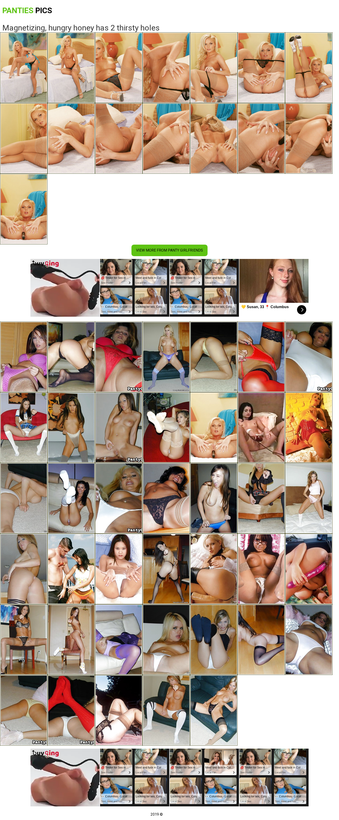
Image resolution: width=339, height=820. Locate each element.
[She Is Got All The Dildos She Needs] (261, 569)
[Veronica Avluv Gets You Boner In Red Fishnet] (24, 498)
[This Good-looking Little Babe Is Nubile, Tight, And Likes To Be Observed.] (24, 710)
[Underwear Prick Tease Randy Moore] (166, 357)
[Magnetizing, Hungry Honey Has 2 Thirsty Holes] (214, 427)
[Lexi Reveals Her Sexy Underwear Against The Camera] (24, 639)
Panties (27, 10)
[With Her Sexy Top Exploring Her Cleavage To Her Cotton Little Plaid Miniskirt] (261, 498)
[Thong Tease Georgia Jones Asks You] (166, 569)
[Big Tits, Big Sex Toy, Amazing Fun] (214, 569)
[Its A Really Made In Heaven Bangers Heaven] (71, 569)
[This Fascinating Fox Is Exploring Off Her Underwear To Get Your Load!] (166, 427)
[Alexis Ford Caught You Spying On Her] (166, 639)
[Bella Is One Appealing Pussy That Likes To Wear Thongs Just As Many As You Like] (24, 569)
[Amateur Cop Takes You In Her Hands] (309, 569)
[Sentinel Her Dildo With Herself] (119, 569)
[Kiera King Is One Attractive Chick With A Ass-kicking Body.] (119, 427)
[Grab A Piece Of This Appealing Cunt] (119, 710)
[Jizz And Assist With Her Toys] (309, 427)
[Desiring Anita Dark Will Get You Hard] (214, 357)
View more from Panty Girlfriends (169, 250)
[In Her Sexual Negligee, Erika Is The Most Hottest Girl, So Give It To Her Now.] (71, 357)
